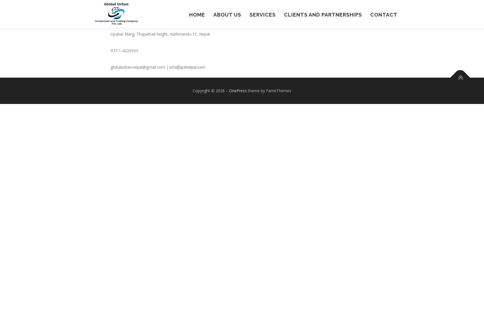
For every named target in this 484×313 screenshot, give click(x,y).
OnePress (238, 90)
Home (197, 15)
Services (263, 15)
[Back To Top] (460, 78)
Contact (383, 15)
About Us (227, 15)
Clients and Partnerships (323, 15)
